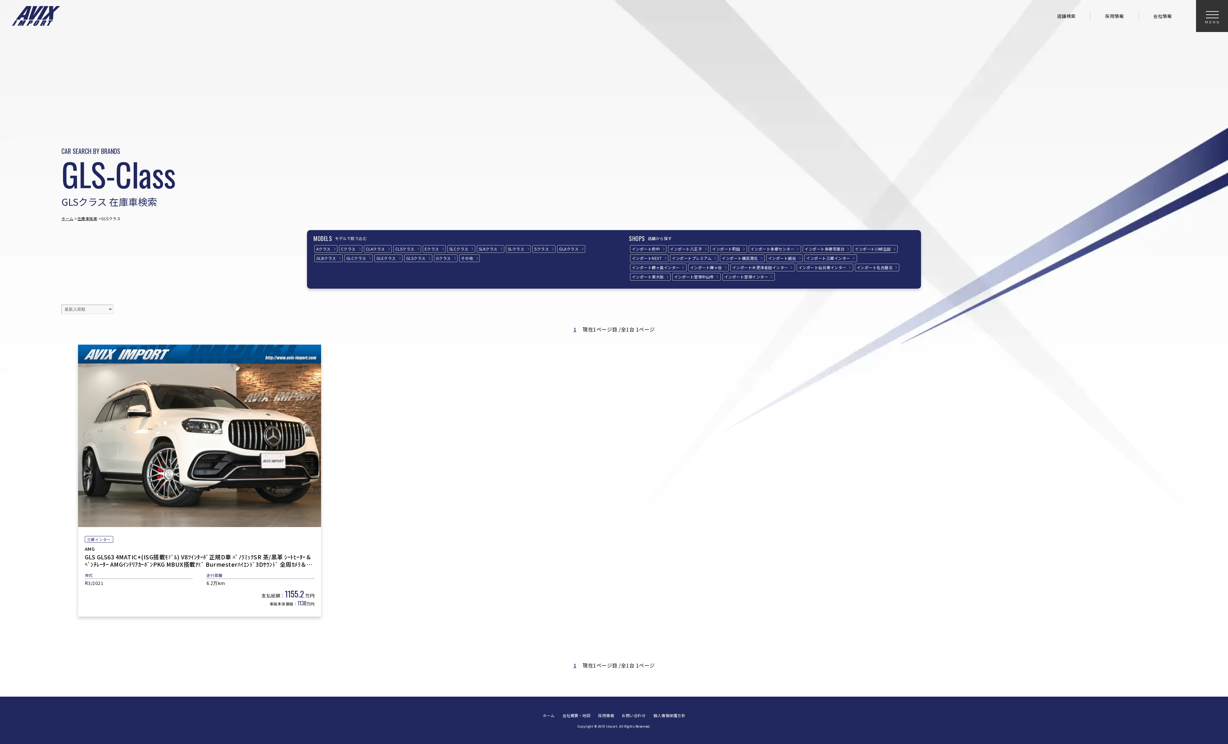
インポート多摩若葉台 (825, 249)
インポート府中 (646, 249)
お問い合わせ (634, 715)
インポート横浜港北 (740, 258)
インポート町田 (726, 249)
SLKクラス (488, 249)
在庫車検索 (87, 218)
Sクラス (541, 249)
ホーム (67, 218)
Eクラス (432, 249)
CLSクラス (404, 249)
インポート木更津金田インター (760, 267)
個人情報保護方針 (669, 715)
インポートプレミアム (692, 258)
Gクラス (443, 258)
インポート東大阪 (648, 276)
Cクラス (348, 249)
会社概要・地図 (577, 715)
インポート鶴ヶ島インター (656, 267)
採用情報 (1114, 16)
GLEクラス (386, 258)
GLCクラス (356, 258)
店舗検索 (1066, 16)
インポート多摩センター (773, 249)
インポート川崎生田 (873, 249)
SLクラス (516, 249)
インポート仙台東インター (822, 267)
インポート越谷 (782, 258)
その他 (467, 258)
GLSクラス (416, 258)
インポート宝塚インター (746, 276)
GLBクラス (326, 258)
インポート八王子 (686, 249)
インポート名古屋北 (875, 267)
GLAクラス (569, 249)
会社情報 (1162, 16)
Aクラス (323, 249)
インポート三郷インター (828, 258)
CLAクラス (375, 249)
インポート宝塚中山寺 (694, 276)
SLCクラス (458, 249)
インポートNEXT (647, 258)
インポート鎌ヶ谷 (706, 267)
